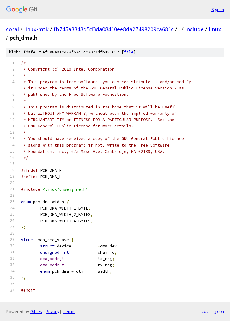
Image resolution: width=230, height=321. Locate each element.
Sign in (217, 9)
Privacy (52, 311)
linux (215, 29)
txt (204, 311)
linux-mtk (36, 29)
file (129, 52)
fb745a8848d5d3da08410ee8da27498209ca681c (114, 29)
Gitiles (36, 311)
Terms (69, 311)
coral (12, 29)
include (194, 29)
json (219, 311)
